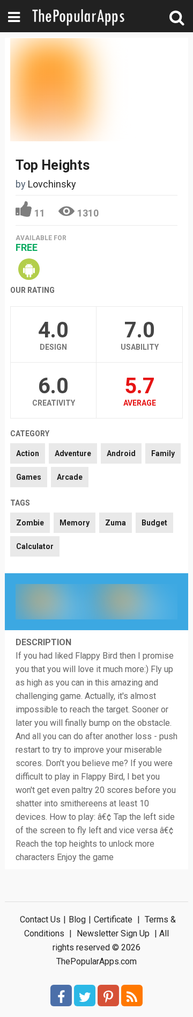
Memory (75, 522)
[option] (56, 601)
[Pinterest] (108, 995)
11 (39, 213)
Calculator (35, 546)
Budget (154, 522)
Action (27, 453)
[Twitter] (84, 995)
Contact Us (40, 919)
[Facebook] (61, 995)
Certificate (113, 919)
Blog (77, 919)
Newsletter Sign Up (113, 933)
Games (28, 477)
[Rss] (132, 995)
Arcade (70, 477)
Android (121, 453)
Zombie (30, 522)
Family (163, 453)
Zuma (115, 522)
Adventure (73, 453)
